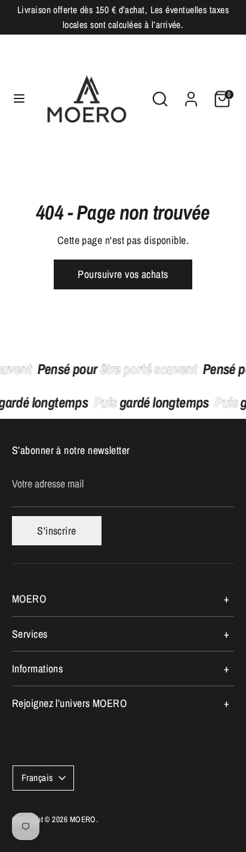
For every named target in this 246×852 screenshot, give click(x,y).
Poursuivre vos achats (123, 274)
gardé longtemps (153, 402)
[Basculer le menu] (15, 99)
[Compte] (191, 94)
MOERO (83, 819)
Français (37, 777)
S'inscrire (56, 530)
